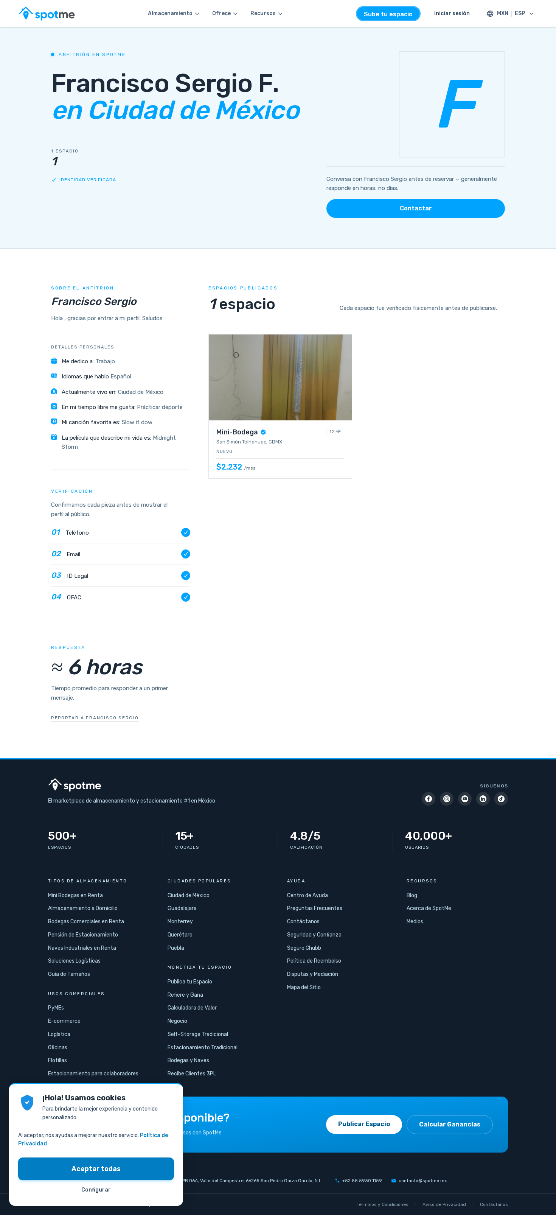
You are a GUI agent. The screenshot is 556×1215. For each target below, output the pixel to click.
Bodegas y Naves (188, 1060)
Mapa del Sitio (304, 987)
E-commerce (64, 1021)
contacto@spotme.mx (423, 1180)
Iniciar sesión (452, 13)
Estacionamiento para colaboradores (93, 1073)
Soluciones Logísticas (74, 961)
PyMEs (56, 1008)
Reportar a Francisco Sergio (94, 717)
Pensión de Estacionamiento (83, 935)
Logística (59, 1034)
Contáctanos (303, 921)
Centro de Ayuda (307, 895)
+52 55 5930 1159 (362, 1180)
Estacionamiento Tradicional (203, 1047)
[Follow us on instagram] (446, 799)
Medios (415, 921)
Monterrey (180, 921)
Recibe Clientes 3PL (192, 1073)
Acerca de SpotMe (429, 908)
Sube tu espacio (388, 14)
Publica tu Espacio (190, 982)
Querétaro (180, 935)
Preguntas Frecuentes (314, 908)
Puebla (176, 948)
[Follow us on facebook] (428, 799)
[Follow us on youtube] (465, 799)
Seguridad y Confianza (314, 935)
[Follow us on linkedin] (483, 799)
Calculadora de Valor (192, 1008)
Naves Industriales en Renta (82, 948)
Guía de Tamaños (69, 974)
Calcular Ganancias (449, 1124)
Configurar (96, 1190)
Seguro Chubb (304, 948)
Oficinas (57, 1047)
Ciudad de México (189, 895)
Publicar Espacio (364, 1124)
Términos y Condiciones (382, 1204)
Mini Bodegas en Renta (75, 895)
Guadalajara (182, 908)
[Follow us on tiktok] (501, 799)
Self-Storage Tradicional (198, 1034)
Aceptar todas (96, 1169)
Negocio (177, 1021)
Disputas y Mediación (312, 974)
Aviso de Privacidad (444, 1204)
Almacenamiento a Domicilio (83, 908)
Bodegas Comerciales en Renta (86, 921)
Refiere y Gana (185, 995)
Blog (412, 895)
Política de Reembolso (314, 961)
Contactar (416, 208)
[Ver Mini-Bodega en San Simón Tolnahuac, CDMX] (280, 406)
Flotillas (57, 1060)
